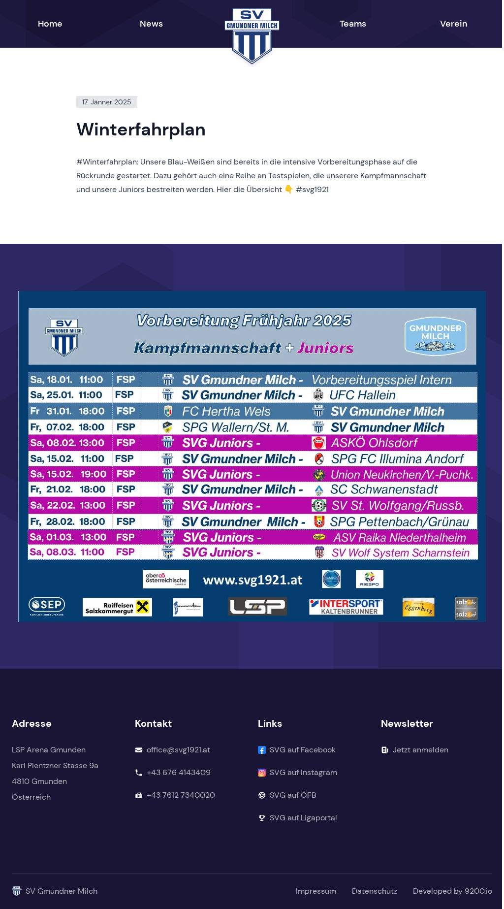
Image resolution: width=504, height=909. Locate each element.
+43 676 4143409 (179, 772)
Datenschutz (374, 891)
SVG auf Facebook (303, 750)
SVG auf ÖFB (293, 795)
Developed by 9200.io (452, 891)
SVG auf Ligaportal (303, 817)
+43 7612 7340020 (181, 795)
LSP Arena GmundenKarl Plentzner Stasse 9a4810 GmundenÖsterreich (55, 773)
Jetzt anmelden (420, 750)
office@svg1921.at (178, 750)
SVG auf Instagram (303, 772)
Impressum (316, 891)
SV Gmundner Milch (61, 891)
